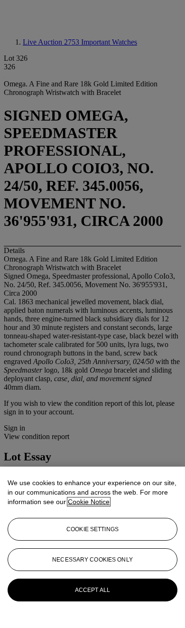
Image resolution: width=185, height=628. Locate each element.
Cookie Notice (89, 502)
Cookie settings (92, 529)
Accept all (92, 590)
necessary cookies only (92, 559)
